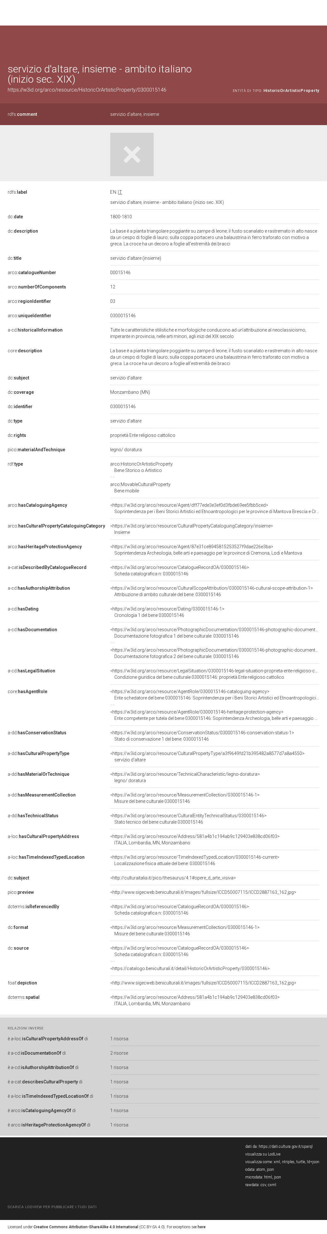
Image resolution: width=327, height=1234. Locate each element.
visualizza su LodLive (262, 1154)
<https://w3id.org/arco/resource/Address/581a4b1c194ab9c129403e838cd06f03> (195, 839)
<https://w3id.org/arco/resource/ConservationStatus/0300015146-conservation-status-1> (202, 736)
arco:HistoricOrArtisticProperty (141, 467)
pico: (36, 449)
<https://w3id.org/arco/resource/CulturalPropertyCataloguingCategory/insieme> (191, 529)
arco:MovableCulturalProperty (140, 487)
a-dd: (37, 732)
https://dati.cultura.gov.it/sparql (286, 1146)
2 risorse (119, 1053)
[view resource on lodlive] (316, 41)
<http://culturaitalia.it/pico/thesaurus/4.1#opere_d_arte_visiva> (173, 877)
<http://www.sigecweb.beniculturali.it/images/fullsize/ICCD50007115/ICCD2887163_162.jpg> (203, 892)
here (202, 1227)
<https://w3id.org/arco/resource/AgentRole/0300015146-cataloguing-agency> (214, 694)
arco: (32, 272)
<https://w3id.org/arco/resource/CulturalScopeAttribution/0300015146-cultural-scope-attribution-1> (211, 591)
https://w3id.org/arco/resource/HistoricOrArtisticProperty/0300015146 (87, 90)
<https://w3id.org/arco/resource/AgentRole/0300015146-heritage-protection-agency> (214, 715)
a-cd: (35, 330)
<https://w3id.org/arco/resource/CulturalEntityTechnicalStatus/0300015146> (188, 819)
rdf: (15, 464)
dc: (15, 216)
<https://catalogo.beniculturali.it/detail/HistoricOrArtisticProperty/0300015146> (190, 968)
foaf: (22, 982)
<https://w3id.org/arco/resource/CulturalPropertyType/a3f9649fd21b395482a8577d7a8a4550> (207, 756)
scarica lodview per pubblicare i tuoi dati (52, 1207)
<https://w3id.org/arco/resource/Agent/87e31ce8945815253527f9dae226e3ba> (206, 550)
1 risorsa (119, 1038)
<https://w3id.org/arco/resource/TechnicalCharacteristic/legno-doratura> (185, 777)
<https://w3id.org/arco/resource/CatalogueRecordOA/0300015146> (179, 570)
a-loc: (43, 836)
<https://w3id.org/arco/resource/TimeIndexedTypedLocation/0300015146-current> (194, 860)
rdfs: (22, 114)
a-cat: (47, 567)
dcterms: (33, 906)
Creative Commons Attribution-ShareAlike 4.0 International (86, 1227)
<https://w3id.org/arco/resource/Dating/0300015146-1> (167, 612)
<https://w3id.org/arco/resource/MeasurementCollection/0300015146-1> (185, 798)
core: (25, 350)
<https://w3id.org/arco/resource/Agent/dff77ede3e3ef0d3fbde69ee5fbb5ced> (214, 508)
